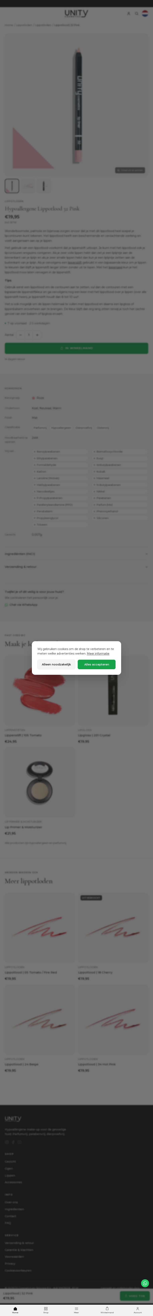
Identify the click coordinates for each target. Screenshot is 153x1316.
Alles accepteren (96, 664)
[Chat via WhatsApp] (145, 1283)
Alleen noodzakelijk (56, 664)
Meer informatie (98, 653)
